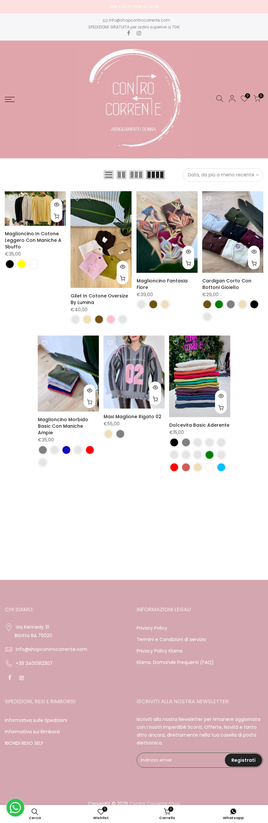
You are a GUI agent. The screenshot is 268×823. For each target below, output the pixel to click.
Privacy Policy (152, 628)
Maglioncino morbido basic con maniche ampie (63, 426)
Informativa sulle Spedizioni (36, 720)
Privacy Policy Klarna (160, 651)
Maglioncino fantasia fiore (162, 284)
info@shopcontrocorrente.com (139, 20)
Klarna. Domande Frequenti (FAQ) (175, 662)
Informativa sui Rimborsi (32, 731)
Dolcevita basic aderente (199, 425)
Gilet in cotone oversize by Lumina (99, 299)
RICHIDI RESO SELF (24, 743)
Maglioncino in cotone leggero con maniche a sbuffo (33, 240)
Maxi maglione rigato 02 (132, 416)
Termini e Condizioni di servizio (171, 639)
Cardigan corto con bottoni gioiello (226, 284)
